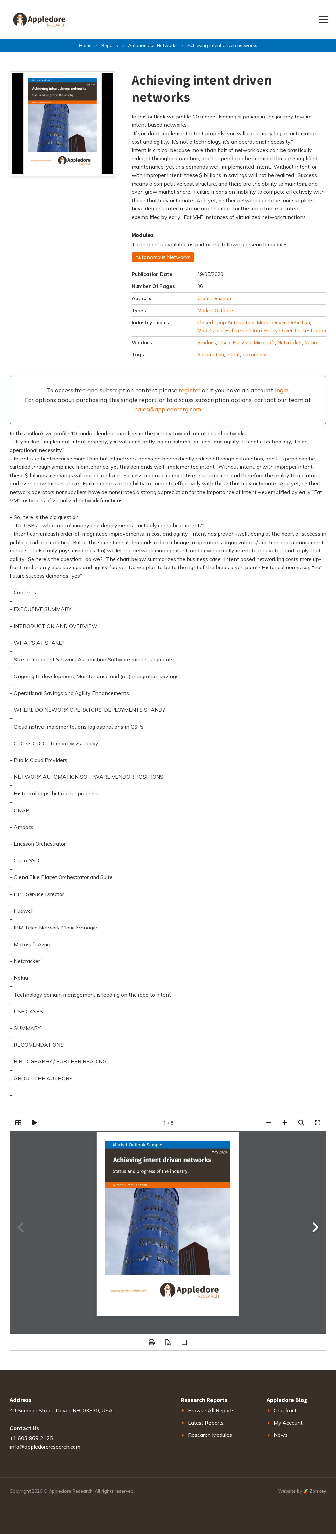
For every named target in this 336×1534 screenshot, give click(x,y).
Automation (210, 355)
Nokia (310, 342)
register (189, 390)
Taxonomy (254, 355)
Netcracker (289, 342)
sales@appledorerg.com (168, 409)
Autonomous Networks (163, 257)
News (281, 1435)
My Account (288, 1422)
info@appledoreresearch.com (45, 1446)
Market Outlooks (216, 310)
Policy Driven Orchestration (295, 330)
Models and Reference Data (229, 330)
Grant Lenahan (214, 298)
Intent (233, 355)
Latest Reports (206, 1422)
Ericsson (242, 342)
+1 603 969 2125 (31, 1438)
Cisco (224, 342)
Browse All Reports (211, 1410)
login (282, 390)
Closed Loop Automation (225, 322)
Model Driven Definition (283, 322)
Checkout (285, 1410)
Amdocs (206, 342)
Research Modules (210, 1435)
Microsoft (264, 342)
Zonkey (317, 1491)
